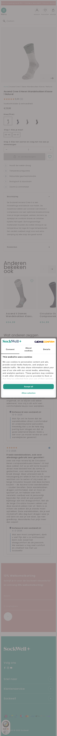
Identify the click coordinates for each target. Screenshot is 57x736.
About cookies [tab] (29, 349)
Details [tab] (46, 349)
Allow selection (29, 393)
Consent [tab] (10, 349)
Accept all (28, 386)
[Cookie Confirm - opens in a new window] (44, 341)
